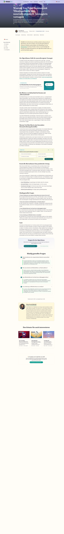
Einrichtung (36, 1)
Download (41, 1)
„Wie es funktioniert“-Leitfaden (28, 175)
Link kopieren (7, 49)
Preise (32, 1)
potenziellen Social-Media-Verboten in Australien (39, 142)
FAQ (45, 1)
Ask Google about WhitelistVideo (35, 362)
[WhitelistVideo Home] (8, 1)
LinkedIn (6, 47)
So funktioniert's (27, 1)
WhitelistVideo (24, 46)
